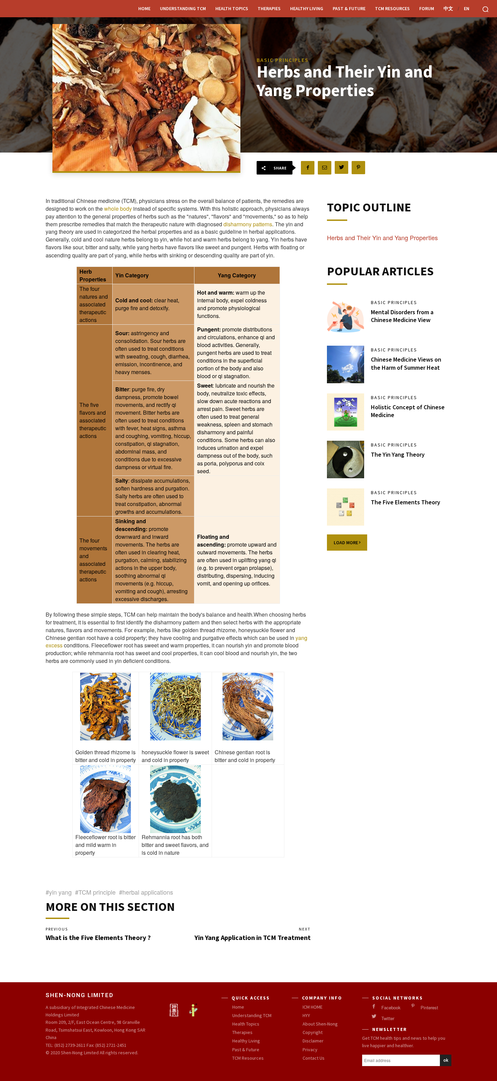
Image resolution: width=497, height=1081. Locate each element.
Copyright (313, 1032)
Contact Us (314, 1058)
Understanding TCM (183, 8)
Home (144, 8)
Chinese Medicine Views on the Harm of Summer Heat (406, 363)
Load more (346, 542)
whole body (118, 208)
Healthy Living (306, 8)
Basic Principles (394, 302)
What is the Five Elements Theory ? (98, 937)
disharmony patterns (247, 224)
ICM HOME (313, 1007)
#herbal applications (146, 892)
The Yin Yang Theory (398, 454)
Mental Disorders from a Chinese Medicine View (402, 316)
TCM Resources (392, 8)
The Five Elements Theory (405, 502)
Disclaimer (313, 1041)
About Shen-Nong (320, 1024)
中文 (448, 8)
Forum (426, 8)
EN (466, 8)
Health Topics (231, 8)
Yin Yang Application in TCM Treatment (252, 937)
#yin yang (59, 892)
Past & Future (349, 8)
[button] (485, 9)
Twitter (387, 1018)
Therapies (269, 8)
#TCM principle (95, 892)
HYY (306, 1015)
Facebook (391, 1008)
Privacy (310, 1049)
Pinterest (429, 1008)
